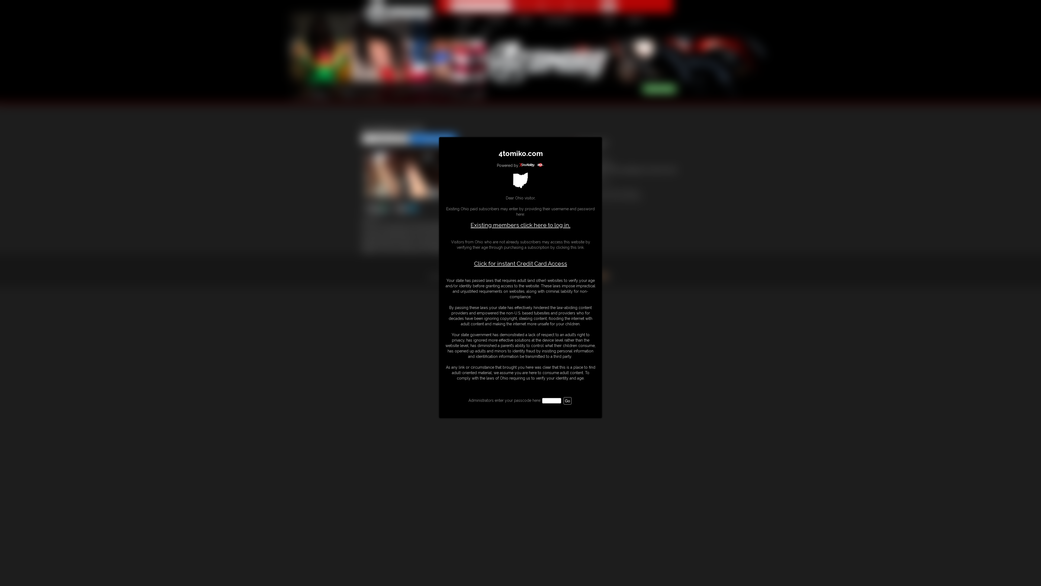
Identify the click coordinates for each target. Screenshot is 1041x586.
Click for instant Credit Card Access (520, 263)
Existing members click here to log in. (520, 225)
